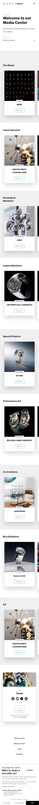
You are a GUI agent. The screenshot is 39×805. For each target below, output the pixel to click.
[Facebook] (21, 699)
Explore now (19, 110)
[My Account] (13, 4)
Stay (19, 690)
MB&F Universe (7, 37)
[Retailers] (4, 4)
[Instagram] (12, 699)
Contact (19, 754)
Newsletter (19, 703)
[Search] (7, 4)
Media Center (6, 15)
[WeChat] (26, 699)
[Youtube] (17, 699)
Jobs (19, 749)
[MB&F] (19, 4)
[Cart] (10, 4)
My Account (19, 738)
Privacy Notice (22, 717)
